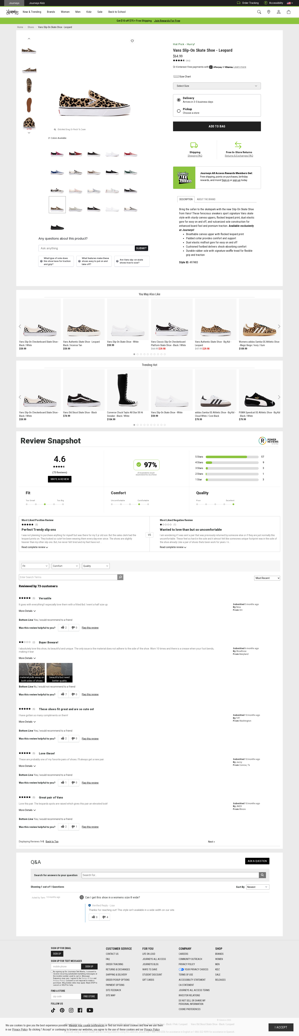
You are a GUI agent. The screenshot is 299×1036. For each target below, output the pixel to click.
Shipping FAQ (195, 155)
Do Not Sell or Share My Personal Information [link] (192, 1002)
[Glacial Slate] (93, 186)
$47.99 (198, 348)
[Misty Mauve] (75, 186)
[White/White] (112, 149)
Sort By (240, 887)
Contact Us (112, 954)
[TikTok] (54, 1010)
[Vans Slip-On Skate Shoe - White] (128, 319)
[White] (112, 204)
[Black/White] (75, 168)
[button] (290, 3)
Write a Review (60, 479)
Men (217, 964)
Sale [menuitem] (100, 11)
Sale (217, 974)
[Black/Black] (93, 149)
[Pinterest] (63, 1010)
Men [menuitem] (77, 11)
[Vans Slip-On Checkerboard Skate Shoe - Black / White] (40, 319)
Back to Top (52, 841)
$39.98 (161, 348)
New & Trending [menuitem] (32, 11)
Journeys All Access (154, 959)
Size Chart (185, 76)
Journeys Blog (150, 964)
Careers (183, 954)
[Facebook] (81, 1010)
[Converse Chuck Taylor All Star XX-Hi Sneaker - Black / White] (128, 390)
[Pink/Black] (57, 149)
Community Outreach (190, 959)
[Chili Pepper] (130, 149)
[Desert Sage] (75, 204)
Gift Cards (148, 979)
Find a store (58, 990)
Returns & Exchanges (118, 969)
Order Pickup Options (118, 979)
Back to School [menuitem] (117, 11)
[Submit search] (262, 875)
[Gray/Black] (130, 186)
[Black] (112, 168)
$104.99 (111, 419)
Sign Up (57, 953)
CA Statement (186, 985)
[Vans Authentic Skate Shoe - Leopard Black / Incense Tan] (84, 319)
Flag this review (90, 627)
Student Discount (152, 974)
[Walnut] (93, 168)
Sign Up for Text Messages (66, 961)
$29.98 (205, 348)
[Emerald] (130, 168)
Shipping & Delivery (116, 974)
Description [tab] (186, 199)
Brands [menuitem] (51, 11)
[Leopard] (57, 204)
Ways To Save (149, 969)
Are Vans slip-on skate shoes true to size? (131, 261)
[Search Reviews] (120, 577)
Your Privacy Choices (196, 969)
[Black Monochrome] (57, 223)
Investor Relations (189, 995)
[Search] (260, 12)
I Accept (281, 1027)
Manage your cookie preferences (87, 1025)
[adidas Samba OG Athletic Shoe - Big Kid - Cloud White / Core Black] (216, 390)
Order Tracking (250, 3)
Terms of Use (186, 974)
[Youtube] (91, 1010)
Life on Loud (148, 954)
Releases (220, 979)
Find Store (89, 996)
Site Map (110, 995)
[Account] (279, 12)
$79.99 (198, 419)
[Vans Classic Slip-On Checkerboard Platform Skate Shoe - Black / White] (172, 319)
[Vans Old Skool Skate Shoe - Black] (84, 390)
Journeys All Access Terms (194, 990)
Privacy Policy (187, 964)
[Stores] (269, 12)
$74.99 (66, 416)
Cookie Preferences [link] (190, 1009)
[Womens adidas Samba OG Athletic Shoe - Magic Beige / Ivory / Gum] (259, 319)
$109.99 (243, 348)
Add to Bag (217, 126)
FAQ (108, 959)
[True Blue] (57, 168)
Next (29, 131)
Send (141, 248)
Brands (219, 954)
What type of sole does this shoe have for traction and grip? (57, 261)
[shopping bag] (289, 12)
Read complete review (33, 547)
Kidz (217, 969)
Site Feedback (113, 990)
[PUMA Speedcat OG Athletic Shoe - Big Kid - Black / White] (259, 390)
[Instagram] (72, 1010)
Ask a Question (257, 861)
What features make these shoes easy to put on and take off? (95, 261)
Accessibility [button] (276, 3)
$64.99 (154, 348)
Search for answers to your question (56, 875)
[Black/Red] (75, 149)
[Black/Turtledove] (57, 186)
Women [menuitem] (65, 11)
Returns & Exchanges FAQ (239, 155)
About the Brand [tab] (206, 199)
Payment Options (115, 985)
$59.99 (22, 348)
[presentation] (32, 12)
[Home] (12, 12)
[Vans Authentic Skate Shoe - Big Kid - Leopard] (216, 319)
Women (219, 959)
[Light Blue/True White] (112, 186)
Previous (29, 37)
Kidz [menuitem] (89, 11)
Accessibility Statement (192, 979)
